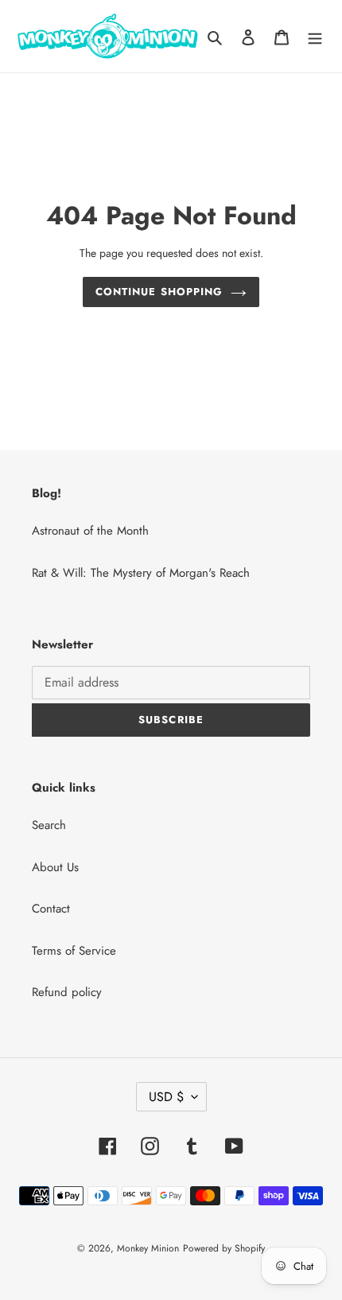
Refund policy (67, 992)
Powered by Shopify (224, 1248)
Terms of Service (74, 950)
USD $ (166, 1097)
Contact (51, 908)
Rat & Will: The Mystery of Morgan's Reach (141, 573)
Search (49, 825)
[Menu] (315, 36)
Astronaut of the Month (90, 530)
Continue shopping (159, 291)
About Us (55, 867)
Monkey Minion (148, 1248)
